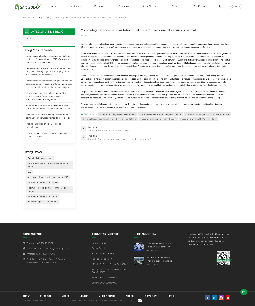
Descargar (99, 6)
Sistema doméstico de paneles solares (198, 119)
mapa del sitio (84, 301)
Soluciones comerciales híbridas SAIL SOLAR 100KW (109, 270)
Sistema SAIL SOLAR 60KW (104, 277)
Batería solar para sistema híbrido (42, 201)
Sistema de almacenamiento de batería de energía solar (109, 119)
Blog (49, 17)
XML (94, 301)
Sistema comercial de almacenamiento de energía (46, 189)
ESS (29, 172)
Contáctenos (200, 6)
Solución (83, 296)
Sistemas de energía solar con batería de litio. (207, 114)
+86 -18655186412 (44, 243)
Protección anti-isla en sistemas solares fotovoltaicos (43, 125)
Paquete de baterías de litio (39, 158)
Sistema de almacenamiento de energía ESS (47, 177)
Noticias (176, 6)
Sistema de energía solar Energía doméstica (160, 114)
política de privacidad (108, 301)
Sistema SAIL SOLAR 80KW (104, 283)
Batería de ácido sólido (103, 253)
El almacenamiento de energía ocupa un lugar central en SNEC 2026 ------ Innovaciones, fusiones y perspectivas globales (160, 245)
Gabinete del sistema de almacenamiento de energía (47, 165)
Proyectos (123, 6)
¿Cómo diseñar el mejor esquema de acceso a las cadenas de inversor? (48, 134)
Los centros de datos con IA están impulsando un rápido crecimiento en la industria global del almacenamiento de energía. (160, 259)
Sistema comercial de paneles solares (158, 119)
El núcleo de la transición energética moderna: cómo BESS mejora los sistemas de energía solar (48, 116)
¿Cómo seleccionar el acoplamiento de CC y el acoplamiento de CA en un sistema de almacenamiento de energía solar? (47, 96)
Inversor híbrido (99, 243)
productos (75, 6)
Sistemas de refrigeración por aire (42, 182)
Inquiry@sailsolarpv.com (57, 248)
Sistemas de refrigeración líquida (42, 196)
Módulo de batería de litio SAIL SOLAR (110, 264)
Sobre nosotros (150, 6)
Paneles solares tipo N (102, 259)
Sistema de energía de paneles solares (117, 114)
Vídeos (65, 296)
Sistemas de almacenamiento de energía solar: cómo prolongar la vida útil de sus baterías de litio (48, 107)
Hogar (53, 6)
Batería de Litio (99, 248)
